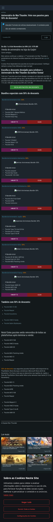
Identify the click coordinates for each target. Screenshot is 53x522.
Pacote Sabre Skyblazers (12, 323)
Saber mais (8, 495)
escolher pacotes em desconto (26, 87)
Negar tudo (27, 502)
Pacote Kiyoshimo (10, 314)
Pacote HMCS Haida (11, 320)
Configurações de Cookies (26, 516)
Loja (46, 37)
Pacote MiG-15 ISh (10, 307)
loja (39, 122)
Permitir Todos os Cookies (26, 509)
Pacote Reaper (9, 310)
